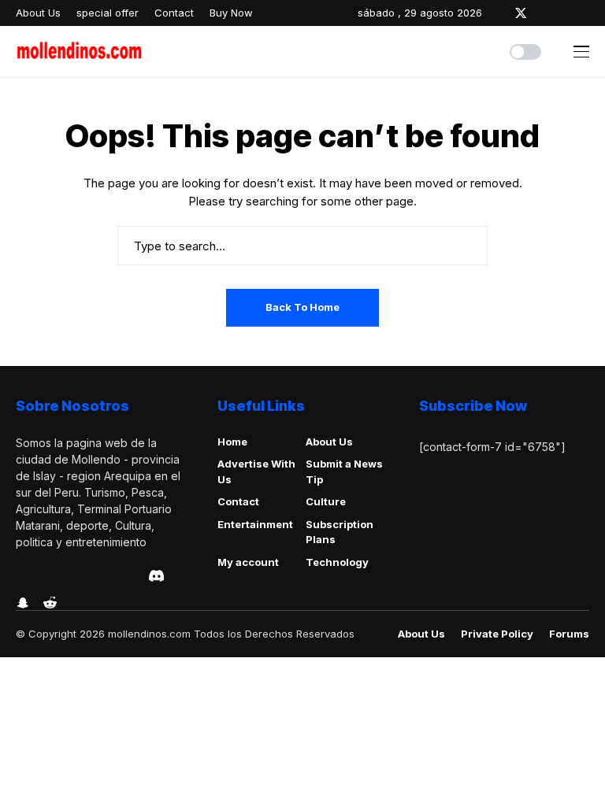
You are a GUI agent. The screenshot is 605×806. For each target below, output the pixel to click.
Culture (326, 501)
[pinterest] (565, 13)
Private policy (497, 634)
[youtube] (585, 13)
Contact (238, 501)
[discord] (156, 576)
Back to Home (302, 307)
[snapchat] (23, 603)
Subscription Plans (339, 532)
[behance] (43, 576)
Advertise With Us (256, 471)
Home (232, 441)
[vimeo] (88, 576)
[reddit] (50, 602)
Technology (337, 562)
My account (248, 562)
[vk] (131, 576)
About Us (329, 441)
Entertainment (255, 524)
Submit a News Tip (344, 471)
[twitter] (520, 13)
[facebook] (498, 13)
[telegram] (65, 576)
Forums (569, 634)
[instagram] (543, 13)
